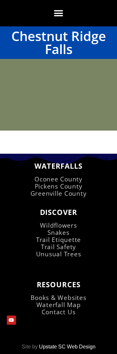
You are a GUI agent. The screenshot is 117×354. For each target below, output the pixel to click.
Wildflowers (58, 225)
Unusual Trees (58, 253)
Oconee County (58, 179)
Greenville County (59, 193)
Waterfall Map (58, 304)
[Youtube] (11, 320)
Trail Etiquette (58, 239)
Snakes (58, 232)
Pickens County (59, 186)
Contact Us (59, 311)
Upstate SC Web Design (67, 346)
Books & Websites (58, 297)
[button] (58, 13)
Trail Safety (58, 246)
